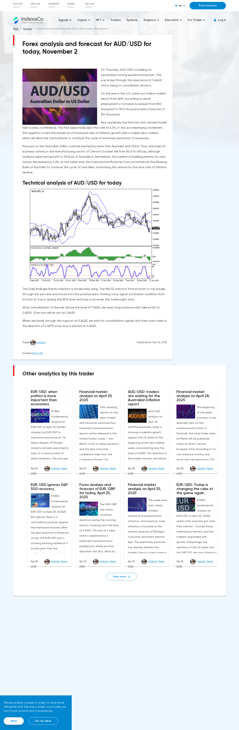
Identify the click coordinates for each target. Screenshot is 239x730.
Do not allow (43, 721)
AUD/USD (37, 353)
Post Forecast (208, 5)
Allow (13, 721)
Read (64, 468)
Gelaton (41, 342)
